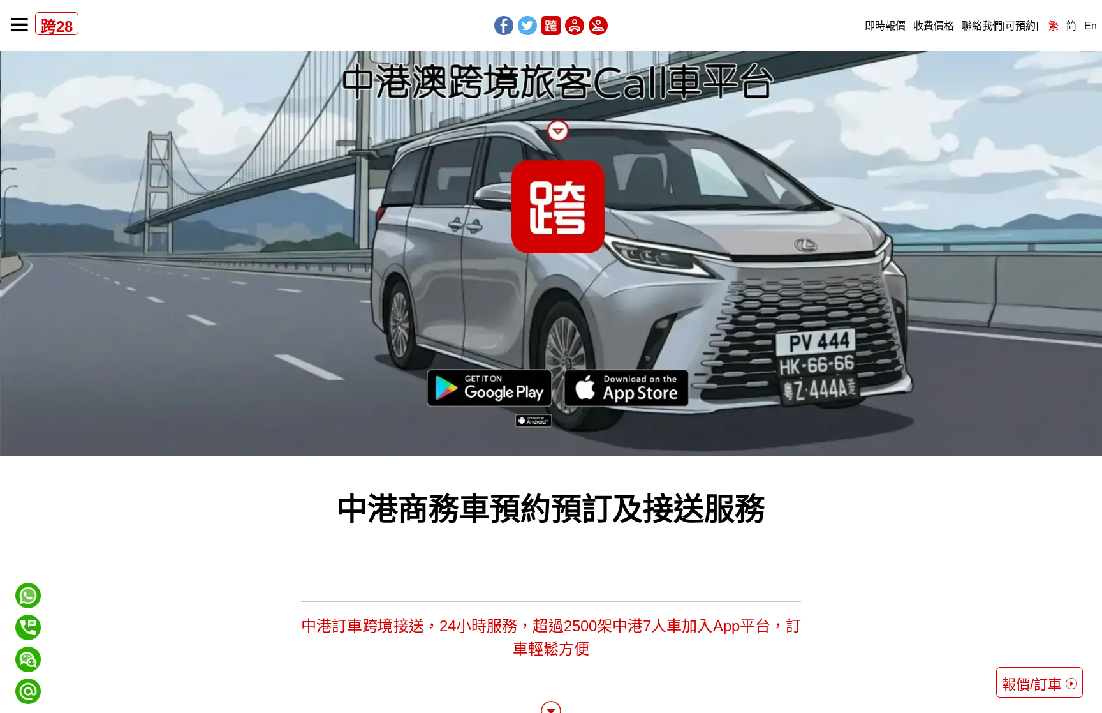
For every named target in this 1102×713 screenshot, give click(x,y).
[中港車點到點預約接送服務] (551, 25)
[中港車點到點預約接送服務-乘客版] (598, 25)
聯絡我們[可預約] (1000, 25)
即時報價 (885, 25)
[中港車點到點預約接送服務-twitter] (527, 25)
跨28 (57, 26)
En (1090, 25)
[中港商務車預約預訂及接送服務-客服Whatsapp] (28, 588)
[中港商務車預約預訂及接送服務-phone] (28, 627)
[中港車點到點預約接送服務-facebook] (503, 25)
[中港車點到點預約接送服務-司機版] (574, 25)
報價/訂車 (1032, 685)
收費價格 (933, 25)
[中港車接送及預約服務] (19, 24)
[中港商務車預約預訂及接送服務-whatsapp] (28, 595)
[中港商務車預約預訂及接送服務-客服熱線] (28, 620)
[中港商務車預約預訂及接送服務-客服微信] (28, 652)
